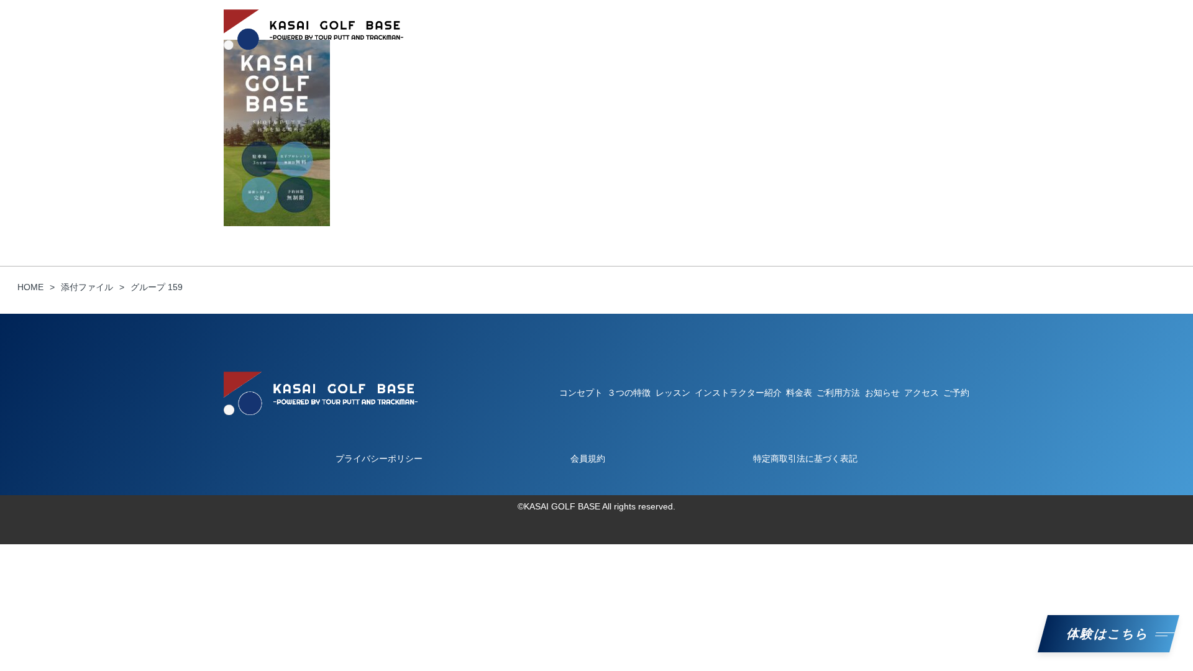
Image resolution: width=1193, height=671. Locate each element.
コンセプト (502, 29)
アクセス (921, 393)
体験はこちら (1108, 634)
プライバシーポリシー (379, 458)
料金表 (846, 29)
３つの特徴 (566, 29)
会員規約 (587, 458)
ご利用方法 (629, 29)
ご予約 (946, 29)
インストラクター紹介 (769, 29)
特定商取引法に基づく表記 (805, 458)
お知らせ (896, 29)
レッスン (688, 29)
